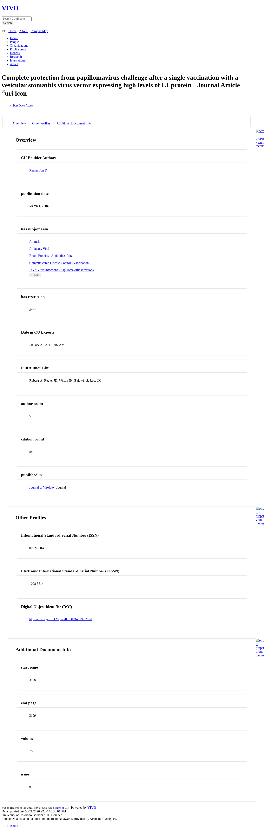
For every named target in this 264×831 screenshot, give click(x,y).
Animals (34, 241)
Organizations (19, 45)
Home (12, 31)
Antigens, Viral (39, 248)
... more (35, 274)
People (14, 42)
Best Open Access (23, 105)
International (18, 60)
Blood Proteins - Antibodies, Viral (51, 255)
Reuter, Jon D (38, 170)
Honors (15, 53)
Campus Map (39, 31)
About (14, 64)
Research (16, 56)
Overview (19, 123)
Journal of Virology (42, 487)
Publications (18, 49)
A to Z (23, 31)
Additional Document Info (74, 123)
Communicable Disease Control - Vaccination (59, 263)
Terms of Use (61, 807)
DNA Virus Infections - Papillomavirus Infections (61, 270)
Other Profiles (41, 123)
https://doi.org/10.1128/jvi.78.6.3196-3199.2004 (60, 619)
